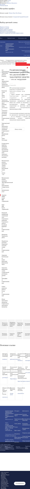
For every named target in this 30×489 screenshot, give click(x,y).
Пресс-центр (17, 430)
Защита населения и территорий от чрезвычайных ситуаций (15, 89)
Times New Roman (17, 13)
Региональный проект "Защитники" (11, 100)
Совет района (17, 423)
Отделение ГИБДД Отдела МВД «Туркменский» (13, 61)
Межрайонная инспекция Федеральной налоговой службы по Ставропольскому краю (3, 246)
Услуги (16, 427)
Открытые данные (7, 85)
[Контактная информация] (23, 67)
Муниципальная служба (8, 84)
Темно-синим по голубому (6, 29)
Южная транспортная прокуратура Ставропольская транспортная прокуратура (3, 303)
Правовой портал (11, 38)
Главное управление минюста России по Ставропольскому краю (3, 291)
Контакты (16, 441)
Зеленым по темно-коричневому (7, 31)
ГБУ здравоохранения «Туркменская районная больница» (3, 73)
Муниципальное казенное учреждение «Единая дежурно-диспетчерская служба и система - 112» (3, 167)
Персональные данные (8, 98)
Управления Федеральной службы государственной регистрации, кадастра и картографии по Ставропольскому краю (3, 275)
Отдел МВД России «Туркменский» (3, 207)
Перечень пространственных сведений (12, 97)
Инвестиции (16, 75)
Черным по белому (4, 27)
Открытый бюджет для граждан (10, 86)
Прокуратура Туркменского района (3, 236)
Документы (17, 433)
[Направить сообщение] (23, 64)
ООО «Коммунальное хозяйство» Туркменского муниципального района (3, 83)
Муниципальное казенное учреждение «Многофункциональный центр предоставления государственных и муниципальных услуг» (3, 184)
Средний (21, 16)
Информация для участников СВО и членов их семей (14, 79)
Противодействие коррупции (9, 77)
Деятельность (14, 74)
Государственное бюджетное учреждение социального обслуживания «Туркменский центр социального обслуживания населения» (3, 150)
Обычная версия (4, 5)
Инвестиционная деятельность (18, 438)
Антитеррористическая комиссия (10, 91)
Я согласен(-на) (20, 483)
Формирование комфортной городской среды (13, 82)
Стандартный (16, 16)
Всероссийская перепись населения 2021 (12, 95)
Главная (2, 60)
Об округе (16, 411)
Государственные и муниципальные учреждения (14, 96)
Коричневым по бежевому (6, 30)
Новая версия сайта (22, 38)
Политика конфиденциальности (20, 447)
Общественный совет (8, 87)
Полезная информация (8, 81)
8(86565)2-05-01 (9, 441)
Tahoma (11, 13)
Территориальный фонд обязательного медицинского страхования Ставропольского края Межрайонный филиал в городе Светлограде (3, 132)
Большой (26, 16)
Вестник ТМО (6, 93)
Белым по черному (4, 28)
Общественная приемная (8, 76)
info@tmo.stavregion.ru (10, 435)
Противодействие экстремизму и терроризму (13, 92)
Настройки (2, 4)
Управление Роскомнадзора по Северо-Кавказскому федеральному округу (3, 260)
